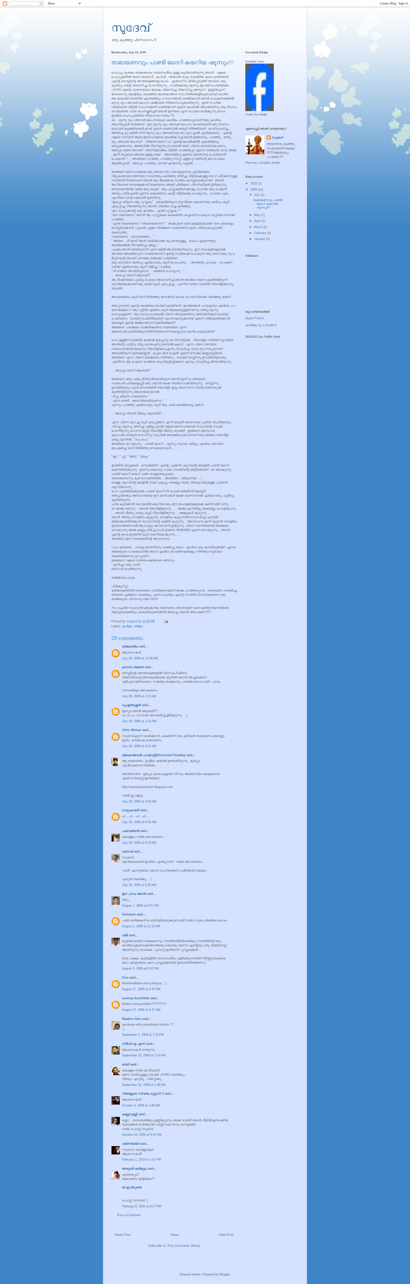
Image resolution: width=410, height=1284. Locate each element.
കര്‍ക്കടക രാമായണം (146, 740)
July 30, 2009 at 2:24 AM (139, 721)
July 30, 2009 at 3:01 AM (139, 746)
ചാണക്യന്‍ (130, 831)
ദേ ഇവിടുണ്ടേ (132, 1187)
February (260, 233)
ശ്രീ (125, 935)
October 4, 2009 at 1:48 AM (141, 1105)
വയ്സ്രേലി (130, 1143)
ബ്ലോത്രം (130, 646)
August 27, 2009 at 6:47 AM (141, 1010)
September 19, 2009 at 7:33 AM (144, 1055)
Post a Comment (128, 1215)
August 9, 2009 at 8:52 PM (140, 968)
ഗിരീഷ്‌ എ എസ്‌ (133, 1043)
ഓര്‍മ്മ (126, 626)
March (259, 227)
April (257, 221)
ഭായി (125, 1064)
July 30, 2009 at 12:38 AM (140, 658)
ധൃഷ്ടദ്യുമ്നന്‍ (131, 705)
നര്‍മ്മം (138, 626)
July (257, 195)
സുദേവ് (130, 27)
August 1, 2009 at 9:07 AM (140, 905)
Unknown (129, 914)
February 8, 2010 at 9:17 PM (141, 1206)
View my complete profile (262, 162)
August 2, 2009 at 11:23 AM (141, 926)
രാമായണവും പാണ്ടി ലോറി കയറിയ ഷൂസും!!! (268, 203)
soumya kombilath (135, 998)
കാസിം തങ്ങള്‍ (133, 667)
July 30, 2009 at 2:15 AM (139, 696)
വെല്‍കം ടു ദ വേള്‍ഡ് (261, 325)
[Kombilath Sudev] (259, 110)
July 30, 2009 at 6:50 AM (139, 885)
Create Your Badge (256, 114)
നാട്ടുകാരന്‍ (130, 810)
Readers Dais (131, 1019)
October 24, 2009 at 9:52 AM (142, 1134)
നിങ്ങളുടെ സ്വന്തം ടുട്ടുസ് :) (143, 1093)
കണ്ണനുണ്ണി (130, 1114)
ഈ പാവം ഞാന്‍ (134, 893)
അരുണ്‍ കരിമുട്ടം (134, 1168)
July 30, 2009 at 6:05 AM (139, 822)
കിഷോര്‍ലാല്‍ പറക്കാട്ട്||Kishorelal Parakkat (153, 755)
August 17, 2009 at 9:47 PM (141, 989)
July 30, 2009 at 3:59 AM (139, 801)
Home (175, 1235)
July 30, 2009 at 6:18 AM (139, 842)
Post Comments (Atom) (184, 1245)
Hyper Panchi (254, 318)
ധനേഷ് (127, 851)
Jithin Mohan (131, 730)
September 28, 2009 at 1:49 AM (144, 1085)
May (257, 215)
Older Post (226, 1235)
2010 (254, 183)
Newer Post (123, 1235)
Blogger (224, 1274)
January (260, 239)
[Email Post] (165, 621)
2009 (254, 189)
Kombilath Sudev (255, 61)
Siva (125, 977)
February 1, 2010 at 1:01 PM (141, 1159)
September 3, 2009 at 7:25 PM (143, 1034)
